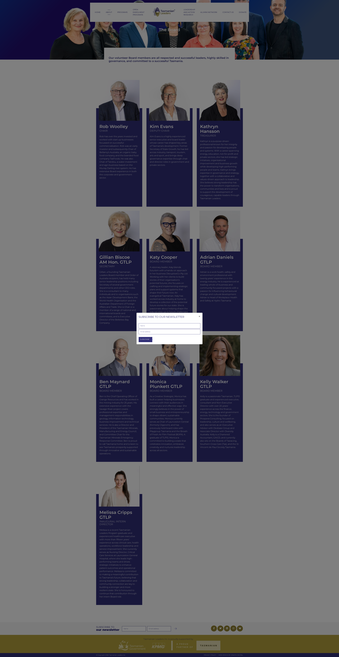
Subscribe (145, 339)
